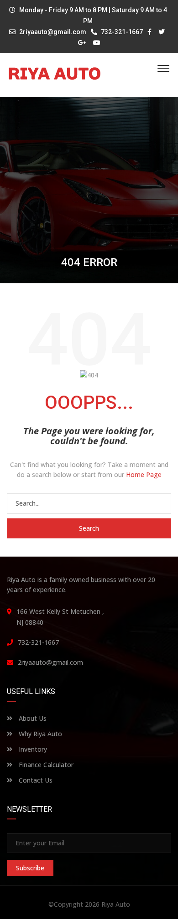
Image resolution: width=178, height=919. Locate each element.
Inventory (32, 749)
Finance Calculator (45, 764)
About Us (32, 718)
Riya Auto (115, 904)
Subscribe (30, 868)
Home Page (144, 474)
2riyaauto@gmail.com (52, 31)
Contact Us (34, 780)
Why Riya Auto (39, 733)
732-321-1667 (121, 31)
